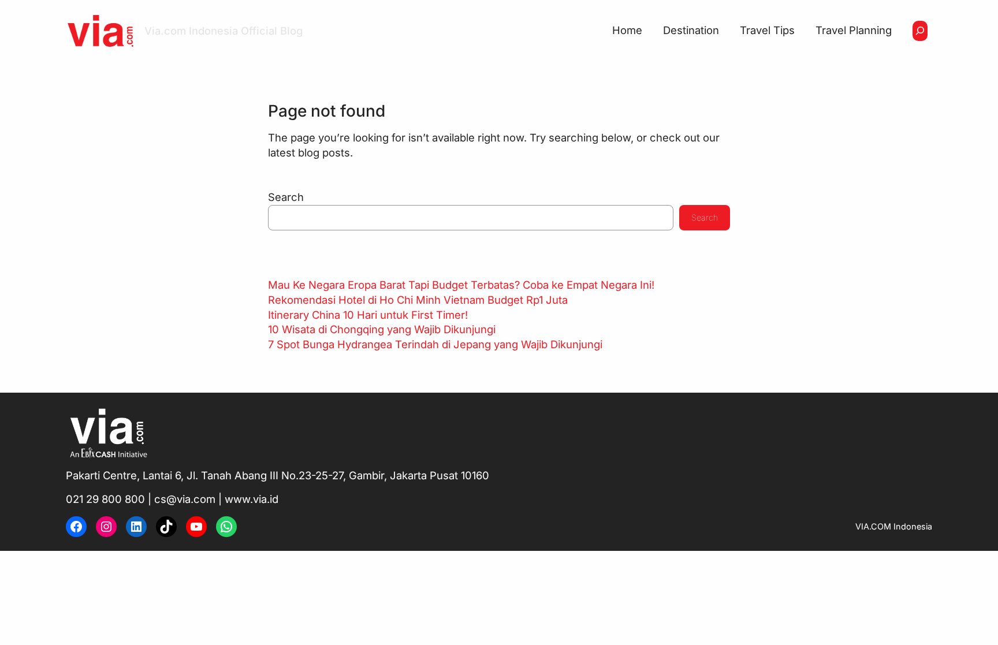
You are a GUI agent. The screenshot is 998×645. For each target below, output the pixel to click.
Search (286, 197)
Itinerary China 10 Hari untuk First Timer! (368, 314)
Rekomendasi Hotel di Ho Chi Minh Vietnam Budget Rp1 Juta (418, 299)
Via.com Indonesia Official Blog (223, 30)
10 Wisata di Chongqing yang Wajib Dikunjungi (382, 329)
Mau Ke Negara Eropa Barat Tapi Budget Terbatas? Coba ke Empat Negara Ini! (461, 284)
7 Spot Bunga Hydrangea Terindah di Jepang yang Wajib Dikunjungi (435, 344)
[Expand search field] (920, 31)
